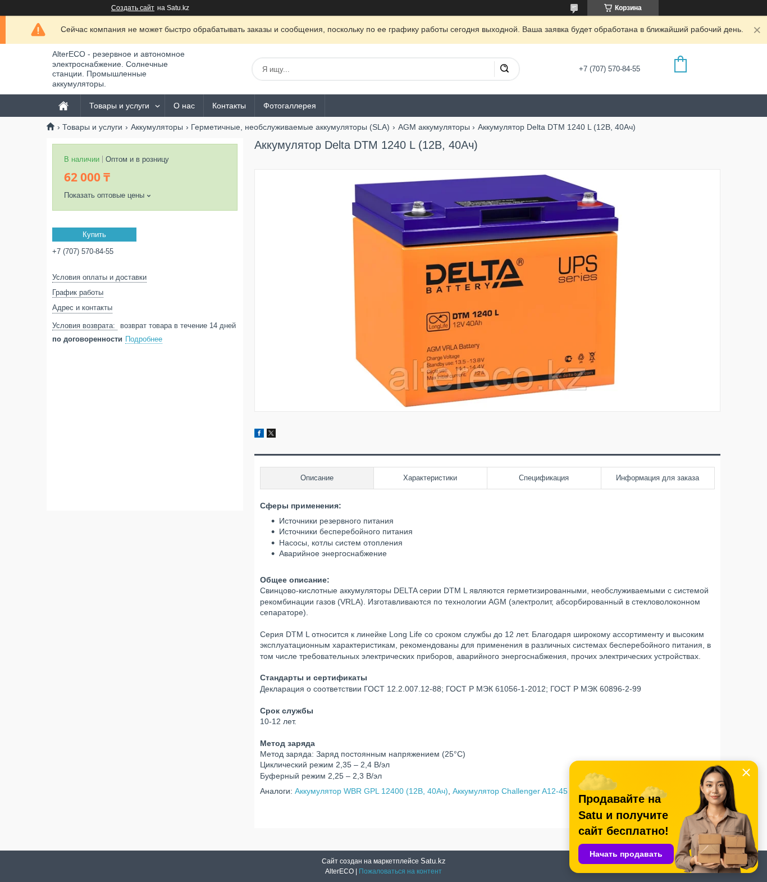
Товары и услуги (119, 105)
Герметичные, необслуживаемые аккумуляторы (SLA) (290, 126)
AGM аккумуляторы (434, 126)
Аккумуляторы (157, 126)
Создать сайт (132, 8)
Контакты (229, 105)
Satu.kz (433, 861)
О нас (184, 105)
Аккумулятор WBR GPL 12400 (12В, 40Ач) (371, 790)
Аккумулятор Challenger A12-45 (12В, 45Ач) (532, 790)
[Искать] (504, 69)
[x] (271, 434)
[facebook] (259, 434)
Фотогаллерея (289, 105)
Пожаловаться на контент (400, 871)
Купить (94, 234)
